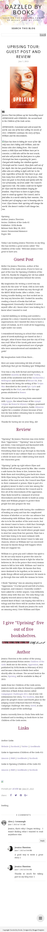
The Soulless (28, 697)
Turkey (37, 374)
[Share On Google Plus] (26, 795)
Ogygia (9, 401)
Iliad (19, 389)
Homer (23, 392)
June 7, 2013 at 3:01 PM (23, 869)
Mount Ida (32, 380)
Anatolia (15, 374)
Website (5, 746)
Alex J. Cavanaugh (17, 821)
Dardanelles (38, 377)
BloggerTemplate (38, 930)
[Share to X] (16, 795)
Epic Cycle (31, 386)
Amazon (5, 758)
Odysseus (39, 407)
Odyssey (23, 404)
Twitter (24, 746)
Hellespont (6, 380)
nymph (37, 401)
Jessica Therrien (23, 847)
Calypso (4, 404)
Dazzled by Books (23, 9)
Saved (33, 705)
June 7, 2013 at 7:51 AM (16, 824)
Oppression (33, 664)
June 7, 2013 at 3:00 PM (23, 850)
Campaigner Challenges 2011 (14, 694)
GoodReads (35, 746)
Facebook (15, 746)
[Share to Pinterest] (21, 795)
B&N (13, 758)
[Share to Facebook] (11, 795)
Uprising (12, 676)
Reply (42, 841)
